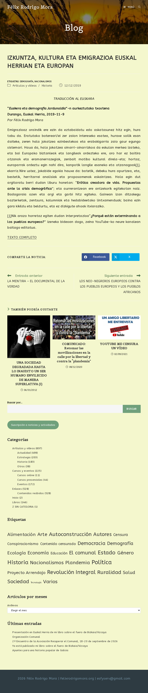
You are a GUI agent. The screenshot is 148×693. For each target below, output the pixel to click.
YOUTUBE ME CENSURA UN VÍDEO (119, 346)
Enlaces (17, 488)
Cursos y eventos (23, 470)
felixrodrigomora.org (77, 678)
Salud (129, 572)
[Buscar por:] (138, 7)
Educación (58, 553)
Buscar (132, 409)
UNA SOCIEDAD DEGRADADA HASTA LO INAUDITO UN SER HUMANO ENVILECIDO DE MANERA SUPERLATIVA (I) (29, 373)
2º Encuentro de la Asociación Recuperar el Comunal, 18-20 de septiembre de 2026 (65, 641)
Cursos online (25, 475)
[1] (138, 165)
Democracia (91, 543)
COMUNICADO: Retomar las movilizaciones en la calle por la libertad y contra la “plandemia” (74, 352)
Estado (106, 552)
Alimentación (21, 534)
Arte (42, 534)
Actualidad (24, 452)
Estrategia (23, 457)
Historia (47, 85)
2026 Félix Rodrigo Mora (37, 678)
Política (102, 562)
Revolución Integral (71, 572)
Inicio (15, 497)
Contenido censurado (58, 544)
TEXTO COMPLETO (22, 237)
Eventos (22, 484)
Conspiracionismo (22, 544)
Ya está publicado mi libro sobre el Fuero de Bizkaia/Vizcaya (50, 645)
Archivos (12, 605)
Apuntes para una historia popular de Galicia (40, 650)
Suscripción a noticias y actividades (33, 424)
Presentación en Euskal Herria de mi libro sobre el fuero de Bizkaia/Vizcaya (59, 632)
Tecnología (36, 582)
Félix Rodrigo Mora (30, 7)
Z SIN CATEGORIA (23, 506)
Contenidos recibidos (30, 493)
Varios (50, 582)
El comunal (82, 553)
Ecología (16, 553)
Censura (120, 535)
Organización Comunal (26, 636)
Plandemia (77, 562)
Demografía (26, 81)
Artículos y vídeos (25, 85)
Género (125, 553)
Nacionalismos (43, 81)
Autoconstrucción (70, 534)
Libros (16, 502)
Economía (38, 553)
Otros (21, 466)
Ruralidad (109, 572)
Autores (102, 534)
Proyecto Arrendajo (26, 572)
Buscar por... (14, 402)
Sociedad (18, 582)
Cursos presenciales (29, 479)
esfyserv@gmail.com (113, 678)
